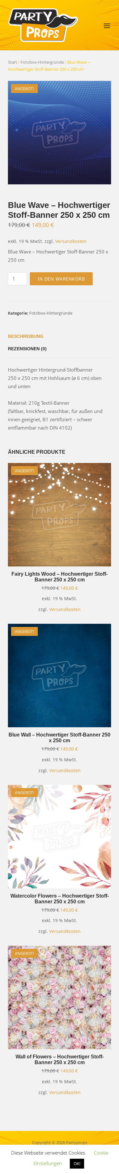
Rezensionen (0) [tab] (27, 348)
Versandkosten (71, 241)
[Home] (43, 24)
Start (12, 62)
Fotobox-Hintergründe (42, 62)
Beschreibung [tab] (25, 336)
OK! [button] (77, 1163)
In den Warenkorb (61, 279)
